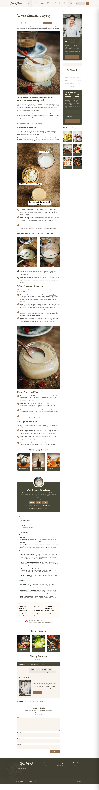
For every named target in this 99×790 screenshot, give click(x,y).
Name (19, 732)
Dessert (50, 669)
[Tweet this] (19, 23)
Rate (46, 502)
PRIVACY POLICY (80, 781)
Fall (36, 672)
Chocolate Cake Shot (34, 315)
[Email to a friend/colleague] (23, 23)
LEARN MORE (37, 692)
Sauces (30, 11)
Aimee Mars (44, 508)
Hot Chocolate (47, 296)
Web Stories (46, 772)
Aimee (41, 19)
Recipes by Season (61, 774)
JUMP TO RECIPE (47, 23)
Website (19, 744)
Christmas (32, 669)
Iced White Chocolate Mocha (40, 141)
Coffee (38, 669)
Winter (53, 672)
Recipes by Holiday (61, 772)
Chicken (75, 767)
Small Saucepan (25, 517)
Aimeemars (20, 11)
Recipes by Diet (60, 769)
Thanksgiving (46, 672)
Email (18, 738)
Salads (74, 774)
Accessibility (47, 769)
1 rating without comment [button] (37, 701)
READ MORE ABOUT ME (72, 57)
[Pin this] (17, 23)
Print (32, 502)
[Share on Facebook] (21, 23)
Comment (19, 717)
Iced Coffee (52, 294)
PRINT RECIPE (56, 23)
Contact (46, 774)
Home (45, 765)
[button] (36, 498)
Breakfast (75, 769)
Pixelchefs (37, 781)
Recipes (25, 11)
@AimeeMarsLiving (37, 622)
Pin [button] (39, 502)
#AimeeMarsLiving (48, 622)
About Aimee (47, 767)
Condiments (44, 669)
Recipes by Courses (61, 765)
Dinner (74, 772)
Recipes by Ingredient (62, 767)
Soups (74, 765)
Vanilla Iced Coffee (50, 212)
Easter (31, 672)
